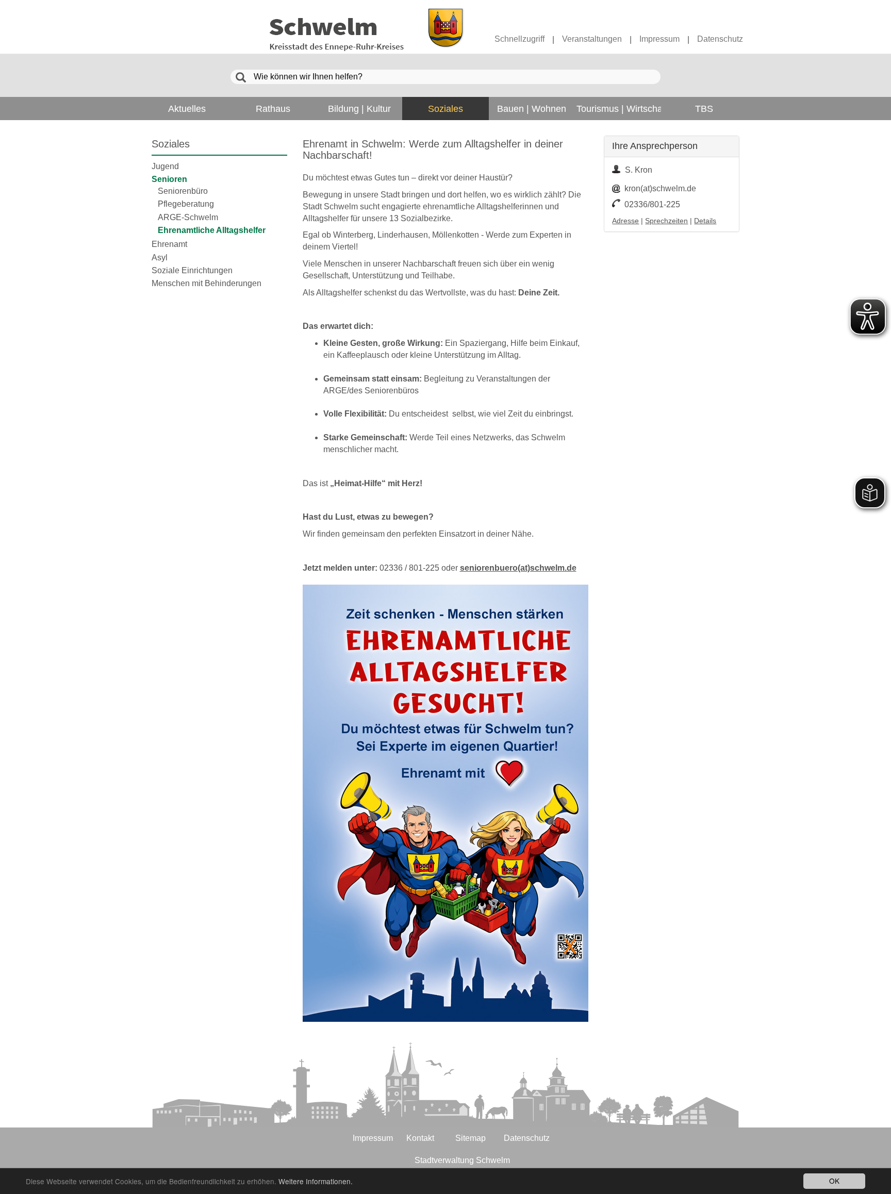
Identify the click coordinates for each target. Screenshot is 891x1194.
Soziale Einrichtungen (192, 270)
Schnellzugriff (519, 39)
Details (705, 221)
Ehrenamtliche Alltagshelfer (212, 230)
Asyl (160, 257)
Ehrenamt (169, 244)
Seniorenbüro (183, 191)
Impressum (659, 39)
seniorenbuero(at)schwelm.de (518, 567)
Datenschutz (720, 39)
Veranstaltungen (592, 39)
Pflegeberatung (186, 204)
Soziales (171, 144)
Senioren (169, 179)
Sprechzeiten (666, 221)
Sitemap (470, 1138)
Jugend (165, 166)
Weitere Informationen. (315, 1181)
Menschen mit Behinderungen (206, 283)
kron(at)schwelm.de (660, 188)
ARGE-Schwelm (188, 217)
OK (834, 1180)
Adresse (625, 221)
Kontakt (420, 1138)
